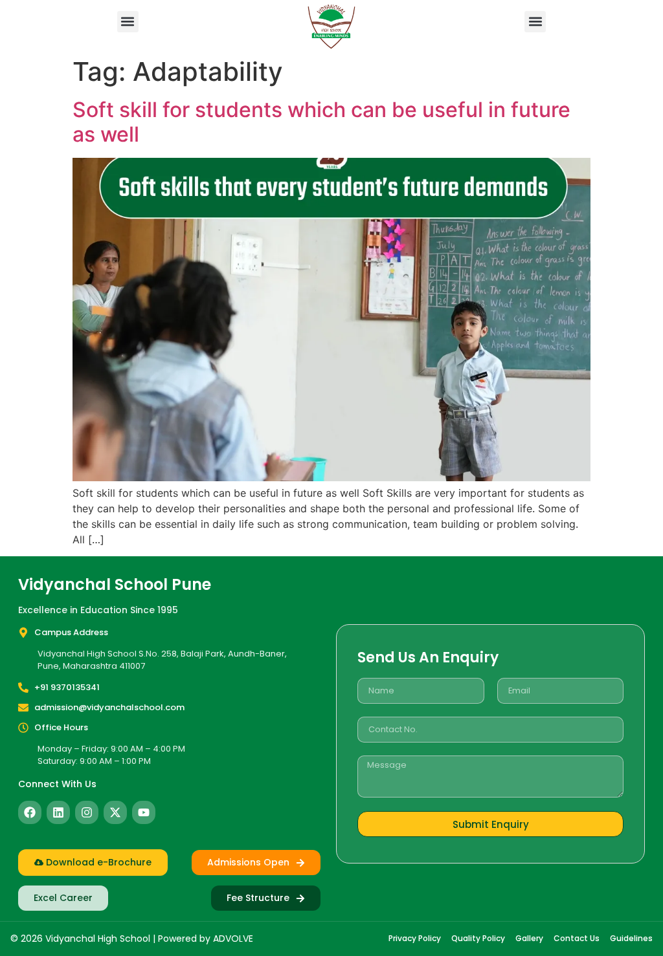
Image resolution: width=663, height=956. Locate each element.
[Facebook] (29, 812)
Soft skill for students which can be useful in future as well (321, 122)
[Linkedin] (58, 812)
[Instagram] (86, 812)
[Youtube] (143, 812)
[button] (128, 21)
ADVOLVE (233, 938)
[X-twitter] (115, 812)
